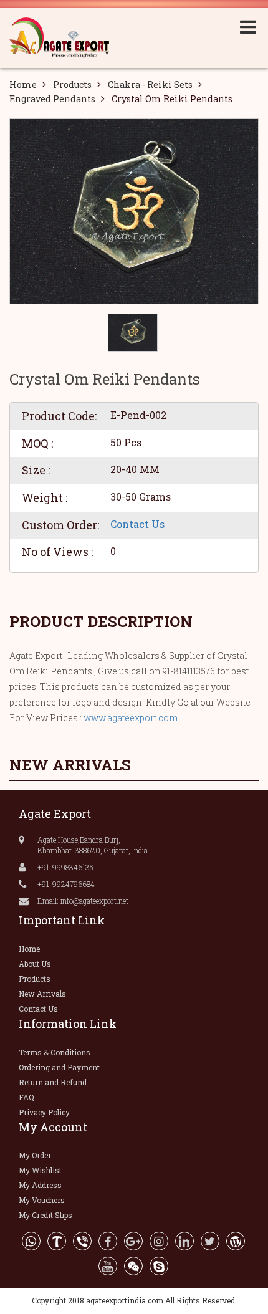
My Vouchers (42, 1200)
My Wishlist (40, 1170)
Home (23, 84)
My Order (35, 1155)
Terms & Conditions (54, 1052)
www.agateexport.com (131, 718)
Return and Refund (53, 1082)
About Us (35, 964)
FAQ (26, 1097)
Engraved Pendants (52, 99)
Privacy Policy (44, 1112)
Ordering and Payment (59, 1067)
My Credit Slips (45, 1215)
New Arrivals (42, 994)
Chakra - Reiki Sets (150, 84)
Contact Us (137, 523)
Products (72, 84)
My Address (40, 1185)
